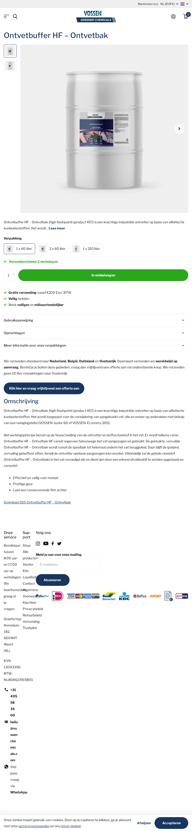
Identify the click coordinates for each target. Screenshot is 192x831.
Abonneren (53, 580)
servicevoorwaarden (33, 826)
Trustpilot (30, 628)
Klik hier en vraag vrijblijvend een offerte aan (44, 388)
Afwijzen (144, 823)
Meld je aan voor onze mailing (59, 555)
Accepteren (171, 823)
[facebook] (53, 543)
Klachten (29, 602)
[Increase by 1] (15, 271)
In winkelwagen (103, 275)
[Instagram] (38, 543)
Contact (29, 583)
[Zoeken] (15, 16)
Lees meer (57, 228)
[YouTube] (45, 543)
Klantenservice (148, 4)
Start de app (6, 17)
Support (27, 534)
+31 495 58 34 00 (13, 702)
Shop (26, 545)
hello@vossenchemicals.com (14, 741)
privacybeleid (71, 826)
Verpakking (13, 238)
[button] (179, 129)
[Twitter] (59, 543)
